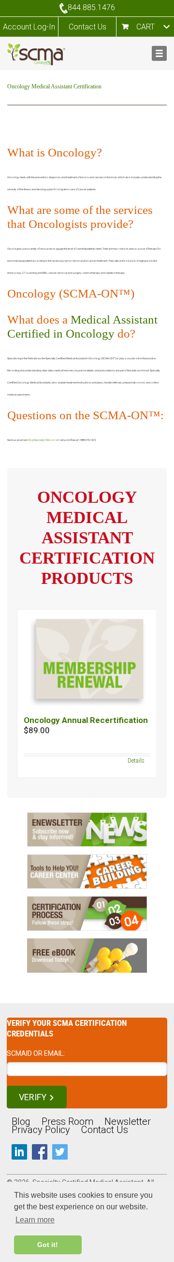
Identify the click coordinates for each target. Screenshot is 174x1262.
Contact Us (87, 26)
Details (136, 760)
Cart (145, 26)
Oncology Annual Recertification (86, 720)
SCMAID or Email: (36, 1053)
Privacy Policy (41, 1129)
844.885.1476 (91, 7)
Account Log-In (29, 26)
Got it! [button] (47, 1244)
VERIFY (32, 1097)
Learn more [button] (35, 1220)
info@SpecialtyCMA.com (41, 440)
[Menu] (159, 53)
